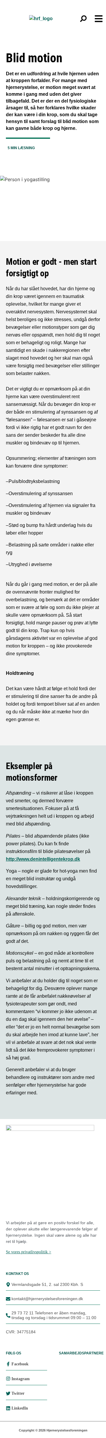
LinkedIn (19, 1408)
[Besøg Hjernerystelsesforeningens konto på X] (8, 1393)
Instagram (20, 1379)
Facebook (20, 1364)
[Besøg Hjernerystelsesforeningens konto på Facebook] (8, 1364)
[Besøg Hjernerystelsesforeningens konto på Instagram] (8, 1378)
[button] (83, 18)
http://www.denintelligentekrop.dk (43, 859)
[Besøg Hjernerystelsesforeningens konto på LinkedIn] (8, 1408)
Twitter (17, 1393)
